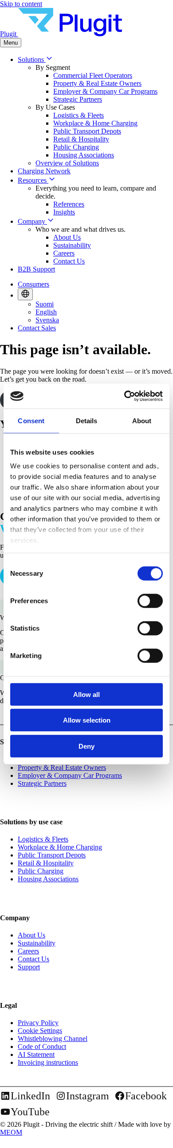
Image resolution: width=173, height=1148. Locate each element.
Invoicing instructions (48, 1062)
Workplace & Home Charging (95, 123)
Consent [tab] (31, 420)
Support (29, 967)
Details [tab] (87, 420)
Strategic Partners (77, 99)
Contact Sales (37, 328)
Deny (86, 746)
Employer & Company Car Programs (105, 91)
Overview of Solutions (67, 163)
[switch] (150, 600)
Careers (64, 253)
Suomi (44, 304)
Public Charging (76, 147)
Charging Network (44, 171)
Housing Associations (83, 155)
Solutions (32, 59)
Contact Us (69, 261)
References (68, 204)
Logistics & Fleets (78, 115)
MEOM (11, 1132)
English (46, 312)
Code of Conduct (42, 1046)
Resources (33, 180)
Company (32, 221)
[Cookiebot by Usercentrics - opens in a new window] (124, 396)
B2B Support (36, 269)
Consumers (33, 284)
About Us (67, 237)
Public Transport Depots (87, 131)
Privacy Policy (38, 1022)
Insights (64, 212)
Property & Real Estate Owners (97, 83)
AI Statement (36, 1054)
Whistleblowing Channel (52, 1038)
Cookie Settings (40, 1030)
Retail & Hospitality (81, 139)
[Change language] (25, 294)
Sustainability (72, 245)
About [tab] (142, 420)
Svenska (47, 320)
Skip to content (21, 4)
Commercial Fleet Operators (92, 75)
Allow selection (86, 720)
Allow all (86, 694)
